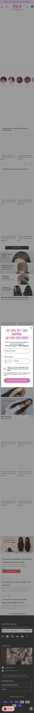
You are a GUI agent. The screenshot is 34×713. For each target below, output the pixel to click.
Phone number (8, 357)
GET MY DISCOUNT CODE (17, 380)
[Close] (31, 328)
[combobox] (8, 361)
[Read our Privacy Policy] (29, 373)
